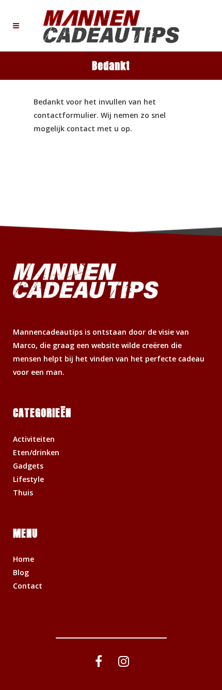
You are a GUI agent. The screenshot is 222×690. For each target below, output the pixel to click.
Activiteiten (34, 439)
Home (23, 559)
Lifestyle (28, 479)
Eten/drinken (36, 452)
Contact (27, 586)
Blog (21, 572)
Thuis (23, 492)
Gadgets (28, 466)
